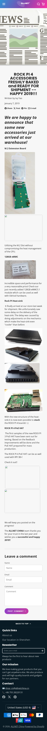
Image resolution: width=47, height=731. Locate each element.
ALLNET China (17, 726)
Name (7, 563)
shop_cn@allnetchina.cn (17, 688)
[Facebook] (3, 696)
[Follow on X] (9, 696)
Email (7, 574)
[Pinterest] (15, 696)
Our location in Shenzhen (16, 639)
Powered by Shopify (34, 726)
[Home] (23, 4)
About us (7, 635)
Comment (9, 586)
